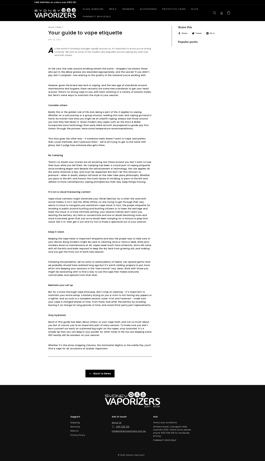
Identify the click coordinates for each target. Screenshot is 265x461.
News (59, 27)
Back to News (102, 373)
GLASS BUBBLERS (93, 9)
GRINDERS (128, 9)
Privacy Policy (77, 435)
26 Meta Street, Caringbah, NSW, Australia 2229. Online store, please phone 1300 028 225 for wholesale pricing (172, 431)
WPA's (113, 9)
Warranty (75, 426)
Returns (74, 430)
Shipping (75, 422)
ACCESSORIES (148, 9)
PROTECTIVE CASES (174, 9)
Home (51, 27)
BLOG (194, 9)
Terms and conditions (165, 422)
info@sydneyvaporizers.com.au (129, 431)
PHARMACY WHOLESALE (97, 16)
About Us (116, 422)
